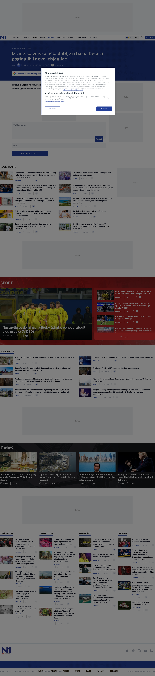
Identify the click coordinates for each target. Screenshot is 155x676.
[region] (78, 91)
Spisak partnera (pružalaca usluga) (55, 101)
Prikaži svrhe (52, 109)
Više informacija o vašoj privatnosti (73, 90)
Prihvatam (104, 109)
